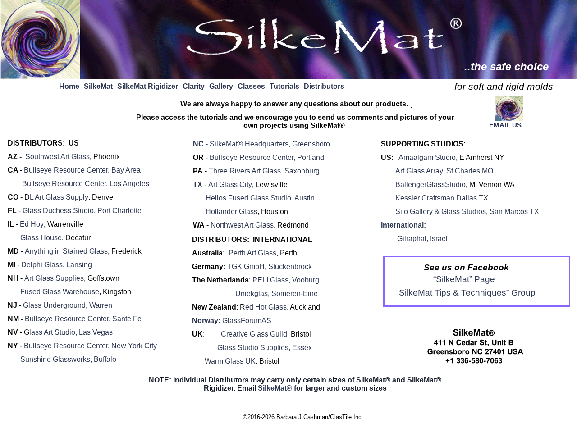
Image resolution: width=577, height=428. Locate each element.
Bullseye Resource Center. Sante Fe (83, 319)
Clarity (194, 86)
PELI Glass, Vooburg (285, 280)
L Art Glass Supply (59, 197)
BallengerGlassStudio (430, 184)
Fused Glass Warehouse (59, 292)
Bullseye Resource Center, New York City (90, 346)
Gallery (221, 86)
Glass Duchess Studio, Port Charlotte (82, 210)
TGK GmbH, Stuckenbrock (269, 266)
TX (199, 184)
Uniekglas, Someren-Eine (276, 293)
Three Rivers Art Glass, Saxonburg (264, 171)
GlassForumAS (246, 320)
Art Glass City (230, 184)
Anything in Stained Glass (66, 251)
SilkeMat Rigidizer (147, 86)
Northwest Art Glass (242, 225)
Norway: (207, 320)
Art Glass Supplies (54, 278)
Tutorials (284, 86)
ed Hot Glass (266, 307)
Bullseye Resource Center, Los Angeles (85, 183)
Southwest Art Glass (57, 156)
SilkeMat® (275, 388)
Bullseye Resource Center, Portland (267, 157)
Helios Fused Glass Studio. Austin (254, 198)
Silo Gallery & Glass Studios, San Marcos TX (467, 211)
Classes (251, 86)
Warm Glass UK (230, 361)
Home (69, 86)
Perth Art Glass (252, 253)
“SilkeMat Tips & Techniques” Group (462, 292)
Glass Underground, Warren (67, 305)
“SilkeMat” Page (464, 279)
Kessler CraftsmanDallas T (437, 198)
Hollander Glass (231, 211)
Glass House (41, 237)
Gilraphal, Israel (422, 238)
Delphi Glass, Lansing (56, 265)
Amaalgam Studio (427, 157)
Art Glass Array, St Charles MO (444, 171)
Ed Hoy (32, 224)
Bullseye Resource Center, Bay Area (82, 170)
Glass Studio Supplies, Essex (256, 347)
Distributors (324, 86)
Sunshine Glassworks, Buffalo (62, 359)
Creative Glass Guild (254, 334)
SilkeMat (98, 86)
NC (261, 144)
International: (403, 225)
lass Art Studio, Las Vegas (71, 332)
